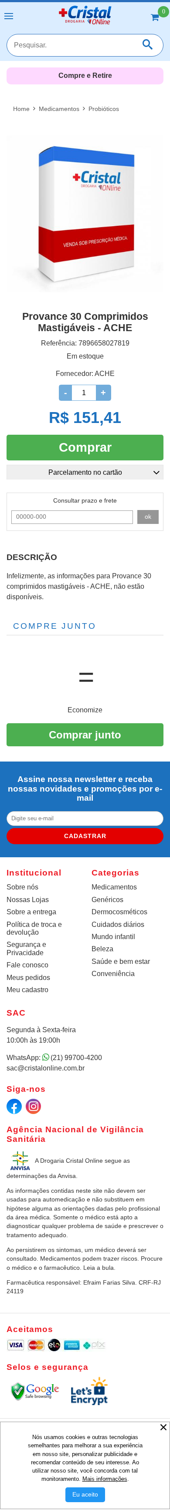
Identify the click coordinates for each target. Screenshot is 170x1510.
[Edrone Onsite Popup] (85, 755)
